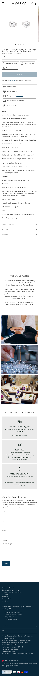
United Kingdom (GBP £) (10, 660)
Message (4, 540)
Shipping (13, 80)
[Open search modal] (32, 3)
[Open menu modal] (3, 3)
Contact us (19, 96)
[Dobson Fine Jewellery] (19, 3)
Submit (6, 563)
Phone (4, 531)
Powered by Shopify (7, 666)
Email (4, 521)
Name (4, 512)
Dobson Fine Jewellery (17, 663)
